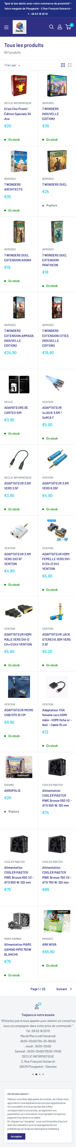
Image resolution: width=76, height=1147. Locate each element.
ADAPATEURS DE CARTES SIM (16, 410)
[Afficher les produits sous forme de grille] (63, 65)
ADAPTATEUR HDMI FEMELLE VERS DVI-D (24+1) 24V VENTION (56, 561)
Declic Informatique (18, 103)
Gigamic (9, 784)
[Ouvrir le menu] (6, 27)
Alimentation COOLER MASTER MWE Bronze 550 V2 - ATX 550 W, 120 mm (57, 798)
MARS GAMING (12, 938)
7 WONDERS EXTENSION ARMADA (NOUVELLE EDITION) (19, 338)
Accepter (16, 1136)
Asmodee (48, 103)
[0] (68, 26)
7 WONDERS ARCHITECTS (13, 186)
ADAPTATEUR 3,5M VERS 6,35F (55, 485)
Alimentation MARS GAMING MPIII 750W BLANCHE (17, 949)
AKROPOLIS (12, 790)
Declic (8, 402)
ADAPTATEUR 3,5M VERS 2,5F (17, 485)
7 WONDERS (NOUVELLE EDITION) (50, 114)
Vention (47, 402)
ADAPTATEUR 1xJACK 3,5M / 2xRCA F (52, 412)
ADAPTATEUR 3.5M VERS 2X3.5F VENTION (17, 559)
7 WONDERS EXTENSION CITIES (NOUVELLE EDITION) (55, 338)
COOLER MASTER (52, 784)
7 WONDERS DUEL (54, 184)
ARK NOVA (49, 944)
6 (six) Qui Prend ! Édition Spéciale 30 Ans (17, 114)
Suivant (61, 989)
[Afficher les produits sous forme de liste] (70, 65)
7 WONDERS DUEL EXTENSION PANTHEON (54, 260)
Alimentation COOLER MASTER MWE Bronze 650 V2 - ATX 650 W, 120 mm (19, 875)
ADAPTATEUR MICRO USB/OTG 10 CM (18, 712)
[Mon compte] (60, 27)
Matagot (47, 938)
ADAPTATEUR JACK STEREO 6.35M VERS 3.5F (56, 639)
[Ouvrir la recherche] (51, 27)
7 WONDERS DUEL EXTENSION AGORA (17, 257)
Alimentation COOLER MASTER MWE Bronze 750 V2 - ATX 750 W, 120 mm (56, 875)
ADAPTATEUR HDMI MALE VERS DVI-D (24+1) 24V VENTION (18, 639)
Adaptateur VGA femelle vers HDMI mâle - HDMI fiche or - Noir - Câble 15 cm (57, 717)
